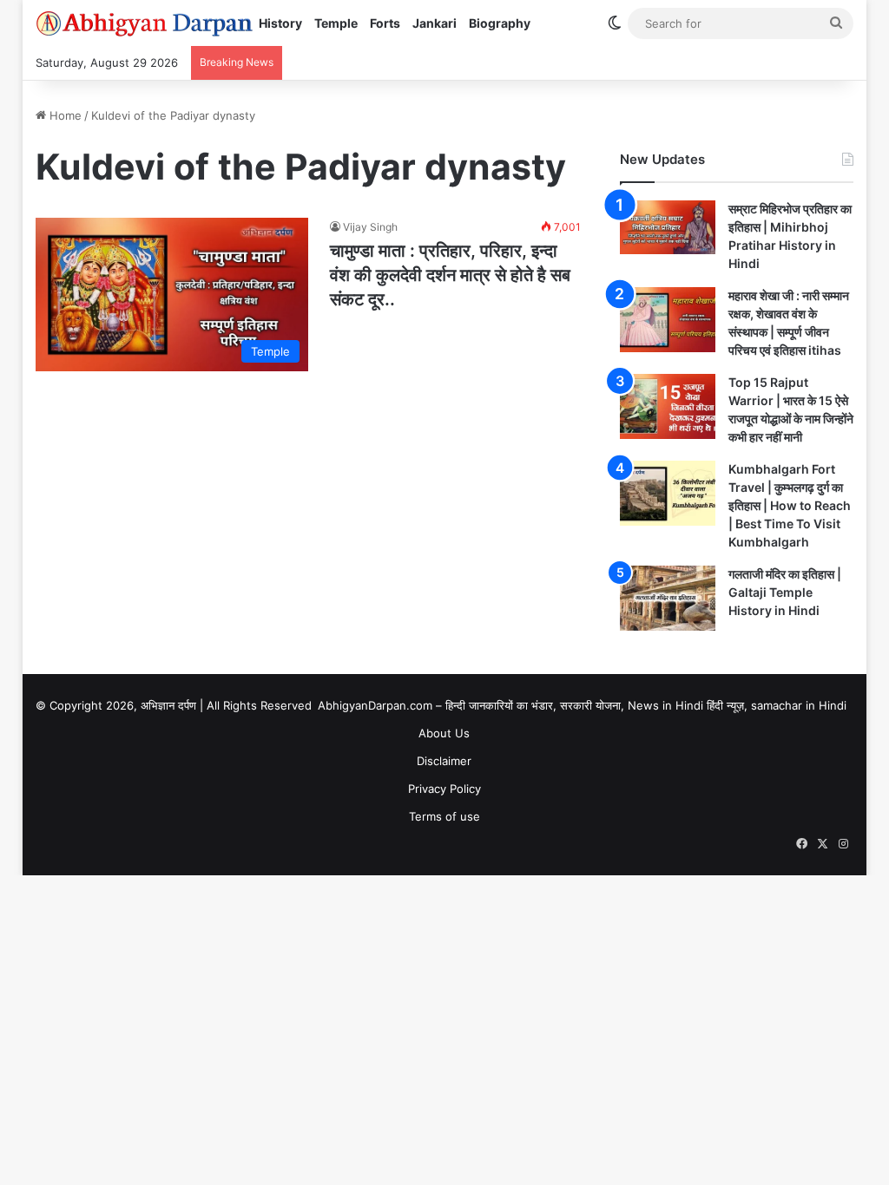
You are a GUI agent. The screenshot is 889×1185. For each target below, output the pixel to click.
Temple (336, 23)
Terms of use (444, 816)
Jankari (434, 23)
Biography (499, 23)
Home (64, 115)
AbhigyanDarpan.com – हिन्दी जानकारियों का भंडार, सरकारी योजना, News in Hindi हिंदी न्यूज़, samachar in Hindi (582, 705)
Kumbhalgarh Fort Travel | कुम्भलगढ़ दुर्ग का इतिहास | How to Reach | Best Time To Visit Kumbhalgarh (789, 505)
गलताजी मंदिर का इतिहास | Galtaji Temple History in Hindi (784, 592)
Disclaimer (444, 761)
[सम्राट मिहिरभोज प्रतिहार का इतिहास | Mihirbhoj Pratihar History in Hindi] (667, 227)
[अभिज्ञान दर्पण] (144, 23)
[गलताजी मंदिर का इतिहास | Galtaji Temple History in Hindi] (667, 598)
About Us (444, 733)
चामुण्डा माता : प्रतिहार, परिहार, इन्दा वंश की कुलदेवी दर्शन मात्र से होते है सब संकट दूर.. (450, 275)
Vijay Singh (370, 226)
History (280, 23)
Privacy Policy (444, 788)
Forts (385, 23)
